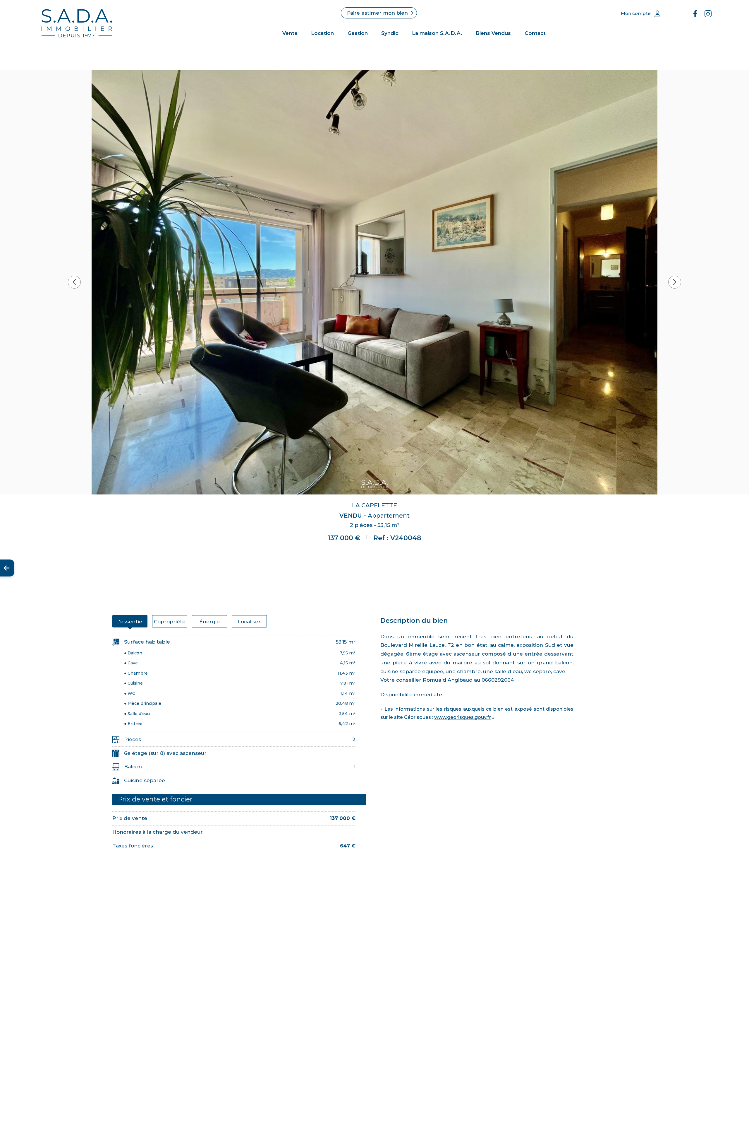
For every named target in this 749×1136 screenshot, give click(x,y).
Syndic (389, 33)
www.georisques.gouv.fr (462, 717)
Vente (290, 33)
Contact (535, 33)
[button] (74, 282)
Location (322, 33)
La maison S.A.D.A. (437, 33)
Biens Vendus (493, 33)
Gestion (358, 33)
